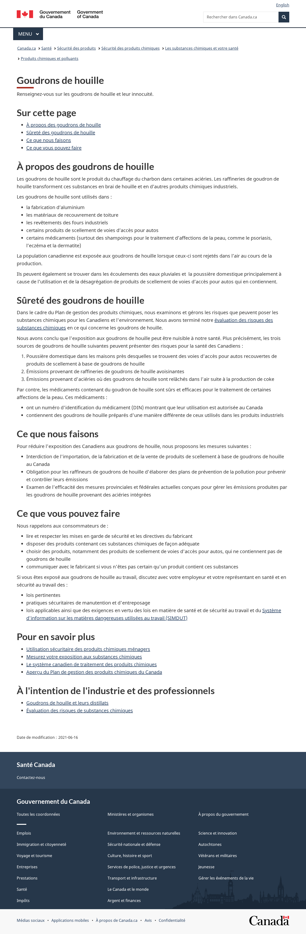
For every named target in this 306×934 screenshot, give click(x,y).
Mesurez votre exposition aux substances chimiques (84, 656)
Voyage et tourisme (34, 855)
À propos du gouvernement (223, 814)
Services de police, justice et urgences (142, 866)
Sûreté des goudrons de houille (60, 132)
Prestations (27, 878)
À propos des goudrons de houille (63, 125)
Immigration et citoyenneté (41, 844)
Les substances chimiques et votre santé (201, 48)
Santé (46, 48)
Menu (30, 34)
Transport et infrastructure (132, 878)
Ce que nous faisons (48, 140)
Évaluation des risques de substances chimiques (79, 710)
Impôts (23, 900)
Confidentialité (172, 920)
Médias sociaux (30, 920)
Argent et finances (124, 900)
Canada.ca (26, 48)
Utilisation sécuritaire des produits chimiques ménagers (88, 649)
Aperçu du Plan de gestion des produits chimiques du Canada (94, 672)
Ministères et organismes (131, 814)
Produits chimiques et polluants (49, 58)
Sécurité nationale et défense (134, 844)
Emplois (24, 833)
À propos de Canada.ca (116, 920)
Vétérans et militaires (217, 855)
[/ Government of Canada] (60, 15)
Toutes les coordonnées (38, 814)
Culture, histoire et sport (130, 855)
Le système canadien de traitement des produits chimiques (91, 664)
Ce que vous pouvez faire (54, 148)
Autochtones (210, 844)
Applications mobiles (70, 920)
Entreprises (27, 866)
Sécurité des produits (76, 48)
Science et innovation (217, 833)
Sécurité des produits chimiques (130, 48)
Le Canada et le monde (128, 889)
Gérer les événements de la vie (226, 878)
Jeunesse (206, 866)
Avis (148, 920)
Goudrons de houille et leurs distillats (67, 703)
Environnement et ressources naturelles (144, 833)
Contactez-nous (31, 777)
